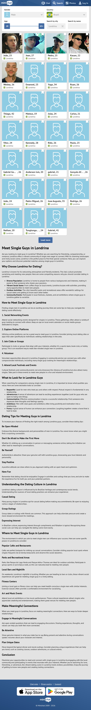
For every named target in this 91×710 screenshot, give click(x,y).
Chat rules (34, 684)
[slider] (7, 26)
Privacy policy (46, 684)
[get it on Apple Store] (31, 691)
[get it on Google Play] (60, 691)
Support (58, 684)
